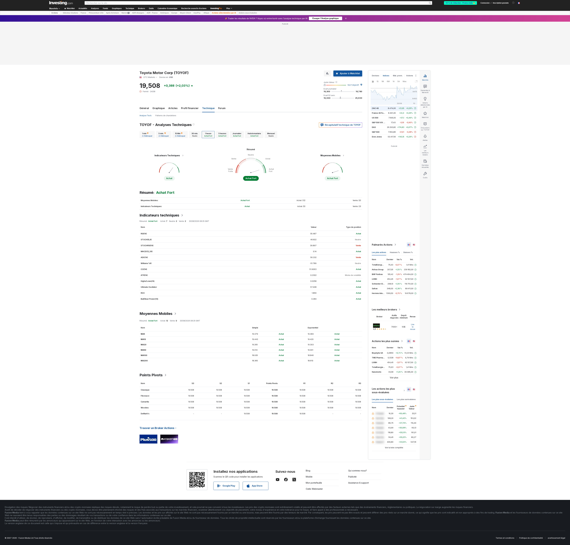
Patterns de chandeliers (165, 115)
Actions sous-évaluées (248, 13)
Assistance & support (358, 482)
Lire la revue (412, 326)
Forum (221, 108)
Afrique (206, 13)
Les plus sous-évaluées (382, 399)
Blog (308, 470)
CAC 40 (375, 108)
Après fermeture (112, 13)
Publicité (352, 476)
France (83, 13)
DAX (374, 127)
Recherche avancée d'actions (193, 8)
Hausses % (395, 252)
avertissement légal (556, 538)
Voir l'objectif (353, 85)
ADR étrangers (138, 13)
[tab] (147, 134)
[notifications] (513, 2)
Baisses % (408, 252)
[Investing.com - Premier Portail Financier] (61, 3)
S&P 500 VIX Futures (381, 122)
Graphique (158, 108)
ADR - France (152, 13)
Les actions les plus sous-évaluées (383, 390)
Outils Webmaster (314, 489)
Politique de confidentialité (531, 538)
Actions (54, 13)
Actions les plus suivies (385, 341)
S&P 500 (375, 132)
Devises (375, 75)
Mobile (309, 476)
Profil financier (190, 108)
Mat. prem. (398, 75)
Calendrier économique (167, 8)
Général (144, 108)
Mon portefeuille (314, 482)
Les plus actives (379, 252)
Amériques (164, 13)
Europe (174, 13)
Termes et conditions (505, 538)
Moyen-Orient (185, 13)
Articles (173, 108)
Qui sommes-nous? (357, 470)
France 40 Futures (380, 113)
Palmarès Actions (382, 244)
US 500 (375, 118)
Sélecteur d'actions (70, 13)
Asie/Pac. (197, 13)
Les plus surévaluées (406, 399)
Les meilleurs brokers (384, 309)
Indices (386, 75)
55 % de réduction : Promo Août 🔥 (460, 3)
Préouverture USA (96, 13)
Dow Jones (377, 137)
